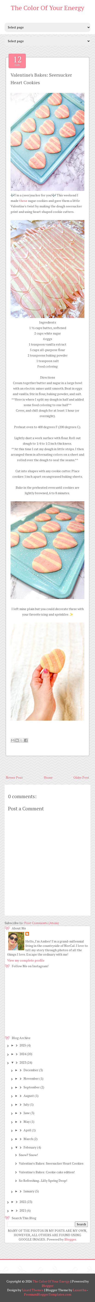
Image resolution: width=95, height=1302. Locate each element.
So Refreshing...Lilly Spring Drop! (43, 1180)
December (31, 1070)
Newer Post (14, 777)
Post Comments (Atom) (41, 923)
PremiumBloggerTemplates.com (47, 1294)
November (31, 1078)
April (27, 1130)
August (29, 1095)
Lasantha (79, 1290)
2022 (23, 1201)
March (28, 1139)
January (29, 1191)
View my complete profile (26, 960)
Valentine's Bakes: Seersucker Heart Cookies (51, 1163)
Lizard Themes (32, 1290)
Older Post (81, 777)
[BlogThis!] (17, 740)
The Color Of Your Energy (47, 7)
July (26, 1104)
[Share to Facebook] (26, 740)
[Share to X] (21, 740)
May (27, 1121)
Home (48, 777)
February (30, 1147)
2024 (23, 1054)
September (32, 1087)
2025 (23, 1045)
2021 (23, 1210)
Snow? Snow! (28, 1155)
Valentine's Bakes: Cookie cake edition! (47, 1172)
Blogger (70, 1239)
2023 (23, 1062)
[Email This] (12, 740)
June (27, 1113)
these (23, 200)
